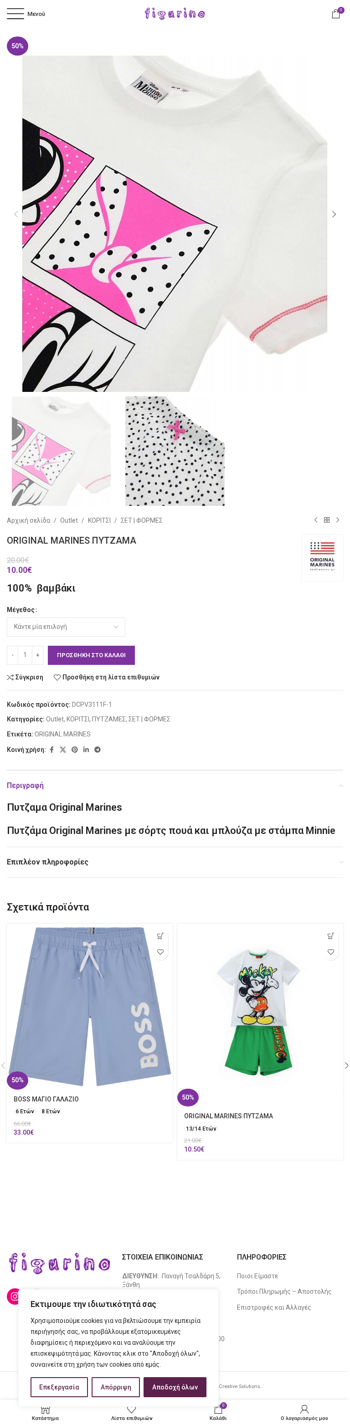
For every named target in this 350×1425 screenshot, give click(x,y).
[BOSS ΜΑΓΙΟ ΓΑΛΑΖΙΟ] (90, 1007)
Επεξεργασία (59, 1387)
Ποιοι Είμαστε (257, 1276)
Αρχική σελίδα (28, 520)
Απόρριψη (116, 1387)
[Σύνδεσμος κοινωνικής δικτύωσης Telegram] (97, 750)
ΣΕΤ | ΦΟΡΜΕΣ (142, 520)
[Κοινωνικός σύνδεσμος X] (63, 750)
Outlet (69, 520)
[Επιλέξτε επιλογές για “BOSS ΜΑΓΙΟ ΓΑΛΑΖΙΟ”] (160, 936)
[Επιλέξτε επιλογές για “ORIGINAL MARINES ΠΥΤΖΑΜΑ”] (331, 936)
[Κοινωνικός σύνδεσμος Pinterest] (75, 750)
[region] (118, 1348)
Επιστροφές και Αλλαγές (274, 1307)
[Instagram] (15, 1296)
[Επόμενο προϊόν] (337, 520)
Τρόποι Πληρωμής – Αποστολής (284, 1291)
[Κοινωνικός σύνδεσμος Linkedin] (86, 750)
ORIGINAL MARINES (63, 734)
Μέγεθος (21, 609)
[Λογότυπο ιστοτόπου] (175, 13)
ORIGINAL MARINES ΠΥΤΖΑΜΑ (228, 1116)
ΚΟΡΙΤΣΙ (99, 520)
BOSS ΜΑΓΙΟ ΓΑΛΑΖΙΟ (46, 1099)
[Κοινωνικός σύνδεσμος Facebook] (51, 750)
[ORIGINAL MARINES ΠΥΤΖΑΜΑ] (260, 1015)
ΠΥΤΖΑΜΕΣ (109, 719)
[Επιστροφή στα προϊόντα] (326, 520)
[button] (16, 214)
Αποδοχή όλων (175, 1387)
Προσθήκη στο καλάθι (91, 655)
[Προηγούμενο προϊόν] (315, 520)
